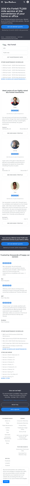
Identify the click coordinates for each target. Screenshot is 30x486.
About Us (7, 421)
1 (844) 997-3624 (8, 400)
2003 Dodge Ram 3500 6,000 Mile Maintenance (15, 343)
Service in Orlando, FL (8, 362)
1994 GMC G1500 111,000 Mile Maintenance (14, 341)
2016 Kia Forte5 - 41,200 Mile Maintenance (14, 70)
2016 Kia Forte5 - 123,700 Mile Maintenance (14, 77)
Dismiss (6, 481)
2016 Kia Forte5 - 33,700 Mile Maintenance (14, 67)
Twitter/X (7, 465)
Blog (7, 443)
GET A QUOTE (15, 409)
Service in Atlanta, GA (8, 369)
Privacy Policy (22, 425)
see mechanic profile (15, 133)
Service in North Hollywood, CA (11, 355)
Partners (7, 441)
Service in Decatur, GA (9, 359)
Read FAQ (15, 404)
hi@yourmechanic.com (20, 400)
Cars (7, 432)
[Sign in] (28, 2)
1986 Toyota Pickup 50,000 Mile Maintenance (15, 338)
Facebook (7, 461)
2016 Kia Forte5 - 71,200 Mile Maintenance (14, 72)
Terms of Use (22, 431)
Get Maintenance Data (15, 57)
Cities (7, 430)
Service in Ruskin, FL (8, 364)
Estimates (7, 434)
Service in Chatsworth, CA (9, 367)
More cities (5, 378)
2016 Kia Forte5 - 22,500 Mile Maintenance (14, 65)
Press (7, 423)
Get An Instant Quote (15, 244)
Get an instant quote (15, 26)
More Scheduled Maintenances (13, 79)
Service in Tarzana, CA (8, 357)
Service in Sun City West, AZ (10, 374)
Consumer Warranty (22, 421)
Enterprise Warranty (22, 423)
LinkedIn (7, 463)
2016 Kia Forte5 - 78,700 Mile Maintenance (14, 75)
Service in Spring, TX (8, 372)
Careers (7, 427)
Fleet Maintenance (7, 425)
